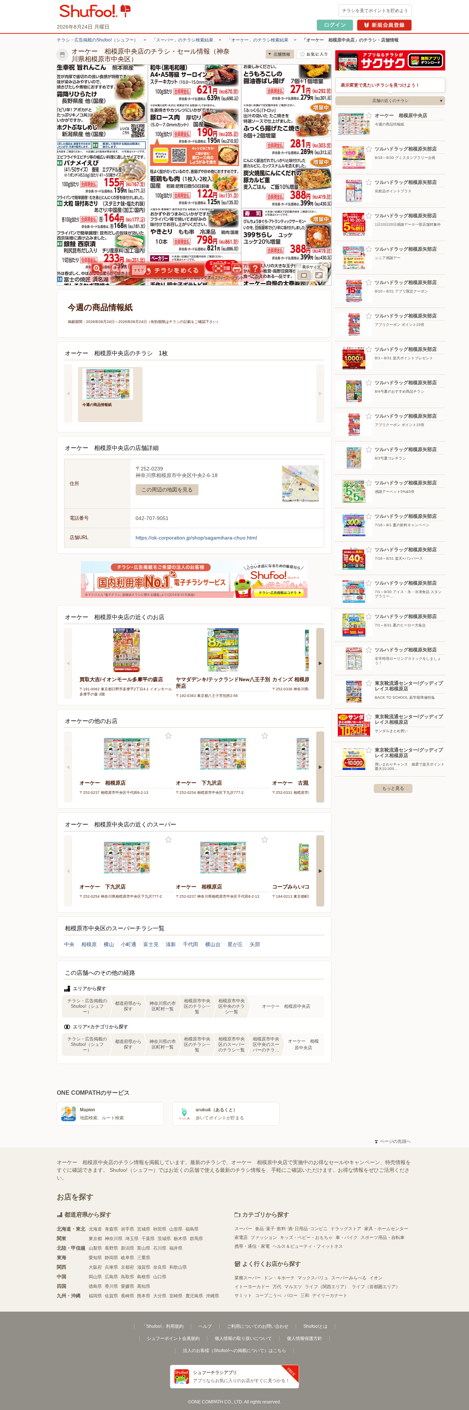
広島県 (111, 1276)
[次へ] (320, 393)
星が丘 (235, 944)
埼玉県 (132, 1238)
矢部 (255, 944)
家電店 (241, 1237)
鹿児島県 (194, 1295)
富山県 (143, 1248)
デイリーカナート (329, 1295)
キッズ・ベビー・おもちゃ (306, 1237)
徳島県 (95, 1286)
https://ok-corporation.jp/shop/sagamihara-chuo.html (196, 538)
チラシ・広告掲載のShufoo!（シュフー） (97, 40)
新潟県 (127, 1248)
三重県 (143, 1257)
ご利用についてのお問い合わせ (257, 1326)
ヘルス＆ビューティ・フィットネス (308, 1246)
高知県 (143, 1286)
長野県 (111, 1248)
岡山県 (95, 1276)
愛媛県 (127, 1286)
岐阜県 (127, 1257)
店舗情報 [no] (280, 54)
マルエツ (293, 1286)
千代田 (190, 944)
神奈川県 (113, 1238)
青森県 (111, 1229)
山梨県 (95, 1248)
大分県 (159, 1295)
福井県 (175, 1248)
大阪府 (95, 1267)
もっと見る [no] (393, 788)
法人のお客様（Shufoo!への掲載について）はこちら (234, 1350)
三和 (304, 1295)
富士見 (151, 944)
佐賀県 (111, 1295)
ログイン (335, 25)
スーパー (243, 1228)
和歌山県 (178, 1267)
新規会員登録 (384, 25)
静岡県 (111, 1257)
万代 (277, 1286)
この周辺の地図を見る (167, 490)
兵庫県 (111, 1267)
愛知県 (95, 1257)
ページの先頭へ (393, 1141)
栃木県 (180, 1238)
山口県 (159, 1276)
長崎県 (127, 1295)
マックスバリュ (313, 1277)
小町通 (128, 944)
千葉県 (148, 1238)
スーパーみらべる (348, 1277)
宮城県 (143, 1229)
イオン (376, 1277)
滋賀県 (143, 1267)
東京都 (95, 1238)
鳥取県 (127, 1276)
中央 (69, 944)
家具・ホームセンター (386, 1228)
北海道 (95, 1229)
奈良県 (159, 1267)
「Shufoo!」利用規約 (163, 1326)
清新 (171, 944)
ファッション (264, 1237)
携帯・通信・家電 (252, 1246)
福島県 (192, 1229)
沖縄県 (212, 1295)
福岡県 (95, 1295)
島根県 (143, 1276)
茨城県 (164, 1238)
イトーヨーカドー (252, 1286)
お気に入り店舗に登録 (314, 54)
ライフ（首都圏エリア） (376, 1286)
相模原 (89, 944)
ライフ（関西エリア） (327, 1286)
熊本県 (143, 1295)
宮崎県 (175, 1295)
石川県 (159, 1248)
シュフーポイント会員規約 (173, 1338)
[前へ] (68, 393)
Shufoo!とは (315, 1326)
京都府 (127, 1267)
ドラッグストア (345, 1228)
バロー (291, 1295)
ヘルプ (205, 1326)
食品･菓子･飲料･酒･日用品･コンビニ (291, 1228)
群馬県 (196, 1238)
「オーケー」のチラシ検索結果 (257, 40)
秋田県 (159, 1229)
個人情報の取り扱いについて (243, 1338)
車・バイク (347, 1237)
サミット (243, 1295)
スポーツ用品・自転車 (383, 1237)
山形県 (175, 1229)
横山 (109, 944)
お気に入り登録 (168, 736)
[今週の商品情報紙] (110, 383)
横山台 (213, 944)
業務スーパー (247, 1277)
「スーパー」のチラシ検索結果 (182, 40)
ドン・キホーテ (279, 1277)
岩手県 (127, 1229)
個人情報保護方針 (304, 1338)
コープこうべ (268, 1295)
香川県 (111, 1286)
